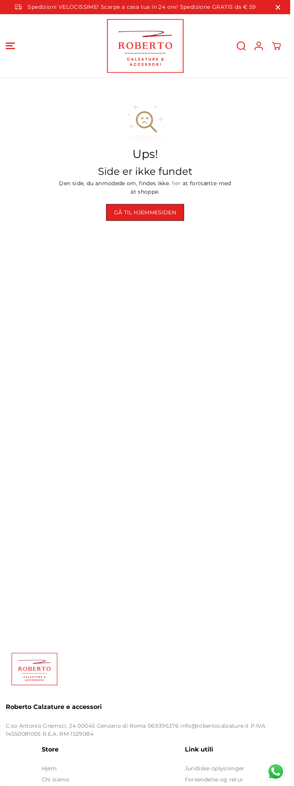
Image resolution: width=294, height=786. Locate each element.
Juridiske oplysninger (215, 768)
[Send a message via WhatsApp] (275, 771)
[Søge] (241, 46)
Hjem (49, 768)
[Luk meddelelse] (277, 7)
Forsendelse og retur (214, 779)
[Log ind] (259, 46)
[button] (10, 45)
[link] (145, 669)
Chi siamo (56, 779)
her (176, 183)
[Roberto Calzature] (145, 46)
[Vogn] (276, 46)
